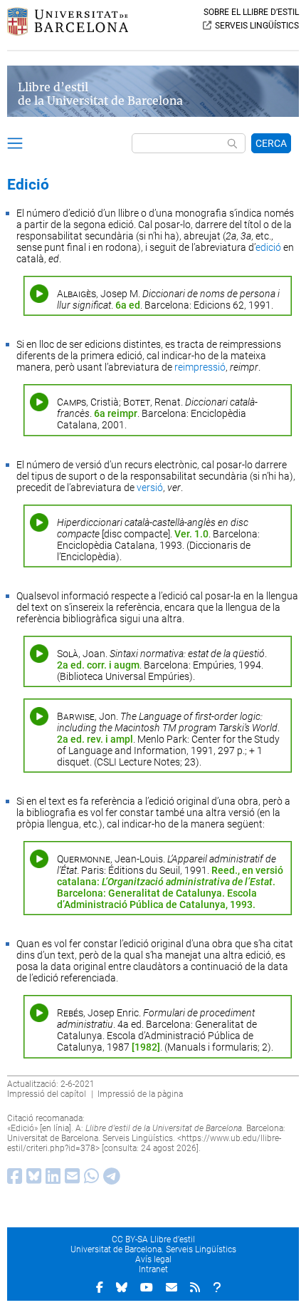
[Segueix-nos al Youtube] (146, 1287)
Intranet (153, 1269)
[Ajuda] (217, 1287)
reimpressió (200, 367)
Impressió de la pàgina (140, 1094)
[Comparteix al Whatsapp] (89, 1180)
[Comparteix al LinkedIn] (50, 1180)
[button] (15, 145)
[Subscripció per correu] (171, 1287)
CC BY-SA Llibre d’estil (153, 1239)
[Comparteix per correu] (70, 1180)
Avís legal (153, 1259)
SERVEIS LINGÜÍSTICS (257, 26)
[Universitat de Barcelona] (67, 32)
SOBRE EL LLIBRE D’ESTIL (251, 12)
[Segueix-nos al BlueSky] (121, 1287)
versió (150, 487)
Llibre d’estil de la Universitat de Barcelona (100, 94)
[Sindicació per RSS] (195, 1287)
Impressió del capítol (46, 1094)
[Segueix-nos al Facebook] (99, 1287)
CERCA (271, 143)
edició (268, 247)
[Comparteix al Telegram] (109, 1180)
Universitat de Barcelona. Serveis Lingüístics (153, 1249)
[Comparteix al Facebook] (12, 1180)
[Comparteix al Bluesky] (31, 1180)
